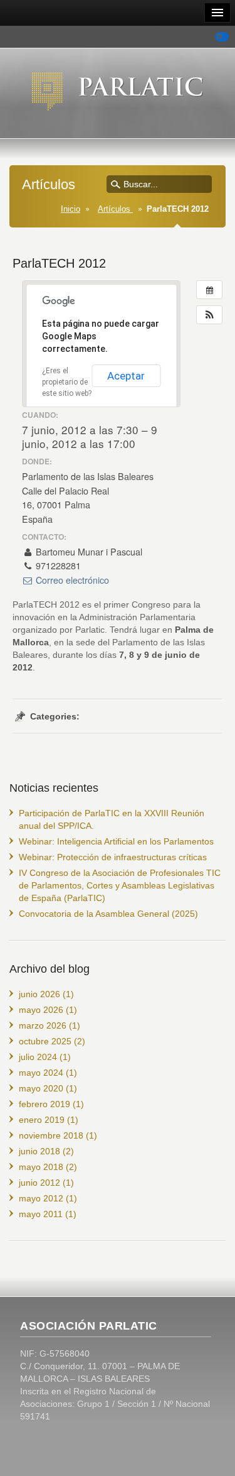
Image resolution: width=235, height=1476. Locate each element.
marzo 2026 (42, 1025)
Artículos (115, 209)
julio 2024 (38, 1057)
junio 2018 (39, 1151)
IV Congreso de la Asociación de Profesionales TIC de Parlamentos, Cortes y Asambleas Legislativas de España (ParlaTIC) (120, 885)
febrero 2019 (44, 1104)
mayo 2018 (41, 1167)
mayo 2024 (41, 1073)
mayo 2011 (41, 1214)
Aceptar (126, 375)
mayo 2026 (41, 1010)
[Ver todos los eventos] (209, 289)
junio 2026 (39, 994)
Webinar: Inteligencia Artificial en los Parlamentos (116, 841)
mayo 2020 (41, 1088)
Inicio (70, 209)
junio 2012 (39, 1183)
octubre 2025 (45, 1041)
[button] (209, 315)
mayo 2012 (41, 1198)
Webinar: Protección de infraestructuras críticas (113, 857)
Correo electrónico (71, 580)
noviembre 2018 (51, 1135)
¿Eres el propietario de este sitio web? (66, 382)
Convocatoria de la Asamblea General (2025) (108, 914)
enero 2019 (42, 1120)
